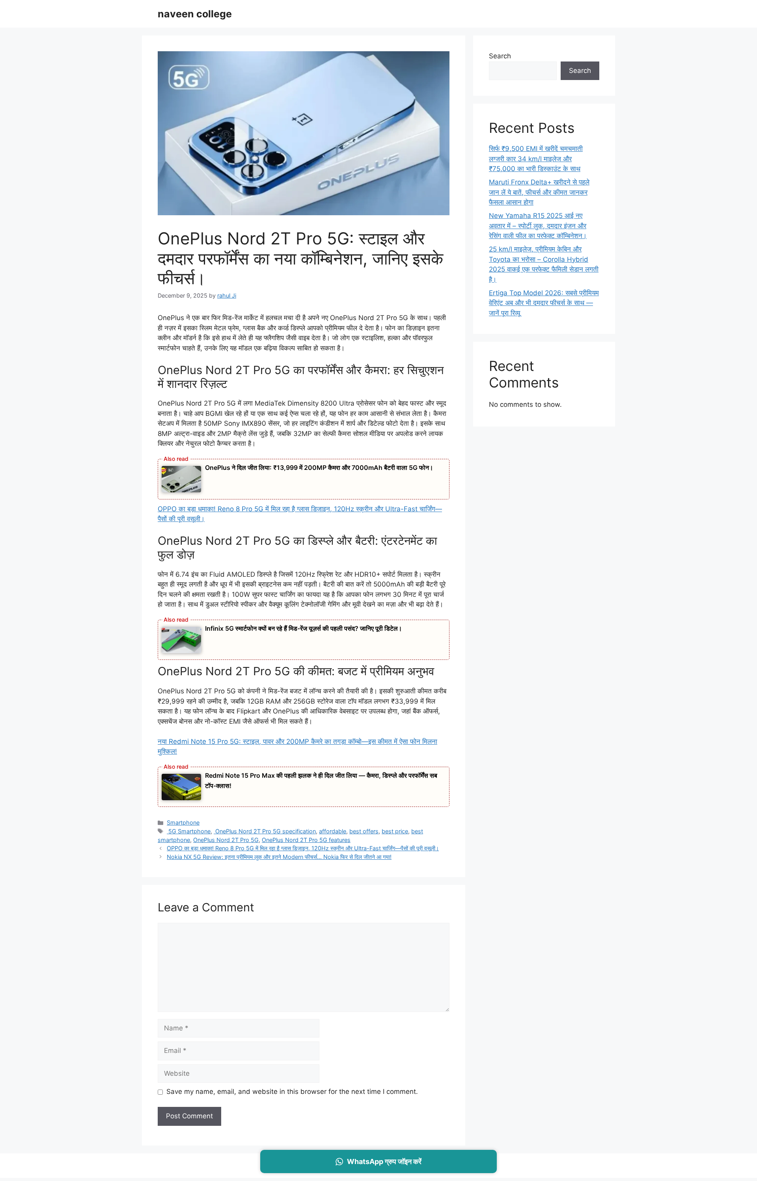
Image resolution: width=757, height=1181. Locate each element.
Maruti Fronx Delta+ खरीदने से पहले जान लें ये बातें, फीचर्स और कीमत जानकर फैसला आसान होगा (539, 192)
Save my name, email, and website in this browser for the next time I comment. (292, 1091)
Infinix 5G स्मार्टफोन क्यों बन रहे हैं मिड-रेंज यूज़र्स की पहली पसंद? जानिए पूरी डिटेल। (303, 628)
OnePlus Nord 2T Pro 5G (226, 839)
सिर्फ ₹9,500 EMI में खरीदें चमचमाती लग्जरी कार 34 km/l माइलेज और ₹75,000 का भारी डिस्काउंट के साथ (536, 159)
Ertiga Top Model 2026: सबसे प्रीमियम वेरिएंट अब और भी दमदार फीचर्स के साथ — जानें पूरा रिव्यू (544, 303)
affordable (332, 831)
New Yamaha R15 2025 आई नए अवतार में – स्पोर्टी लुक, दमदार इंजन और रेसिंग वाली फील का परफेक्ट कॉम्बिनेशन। (538, 226)
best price (395, 831)
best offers (363, 831)
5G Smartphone (189, 831)
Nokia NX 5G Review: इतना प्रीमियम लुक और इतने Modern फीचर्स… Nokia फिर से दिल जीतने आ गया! (279, 856)
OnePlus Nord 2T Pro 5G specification (265, 831)
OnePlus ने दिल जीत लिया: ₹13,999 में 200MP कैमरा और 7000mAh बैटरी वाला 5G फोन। (319, 467)
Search (500, 56)
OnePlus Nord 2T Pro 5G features (306, 839)
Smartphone (183, 822)
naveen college (195, 14)
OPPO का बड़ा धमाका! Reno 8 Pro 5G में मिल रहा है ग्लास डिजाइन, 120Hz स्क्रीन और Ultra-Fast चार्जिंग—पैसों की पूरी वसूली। (303, 848)
